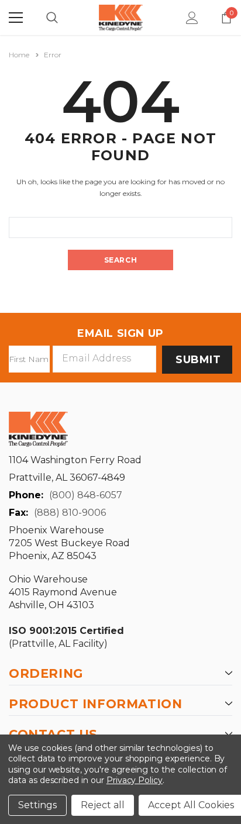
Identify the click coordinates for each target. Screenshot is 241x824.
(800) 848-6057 (85, 495)
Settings (37, 805)
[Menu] (16, 18)
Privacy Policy (134, 780)
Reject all (103, 805)
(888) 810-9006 (70, 512)
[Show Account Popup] (192, 17)
